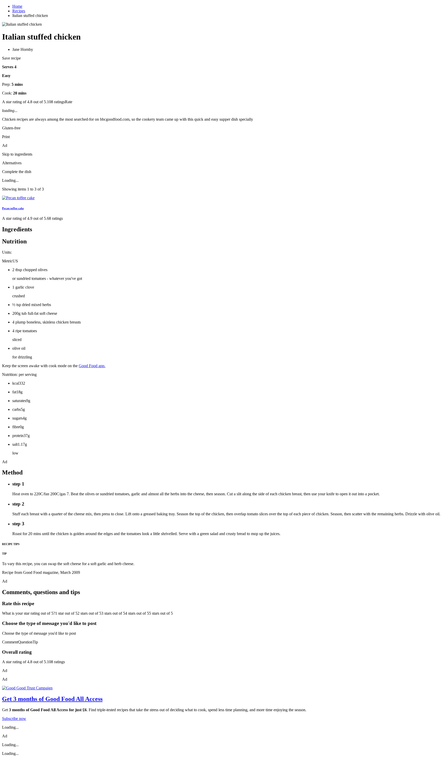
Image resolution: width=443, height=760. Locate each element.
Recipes (18, 11)
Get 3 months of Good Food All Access (52, 699)
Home (17, 6)
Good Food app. (92, 366)
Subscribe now (14, 718)
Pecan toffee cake (13, 208)
